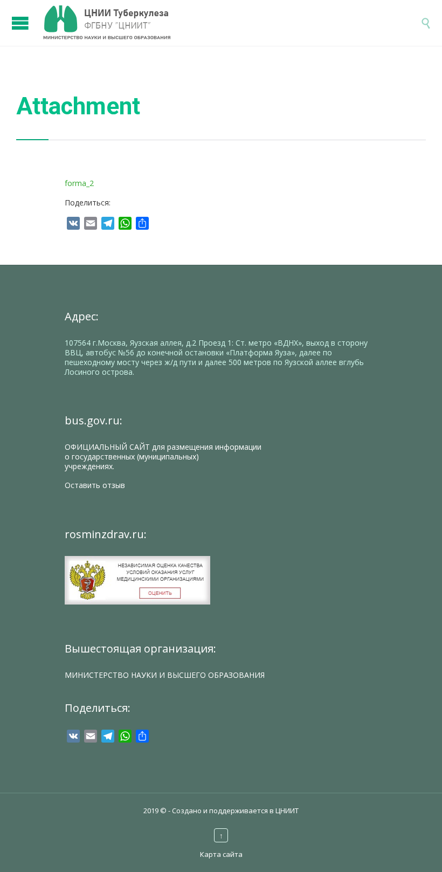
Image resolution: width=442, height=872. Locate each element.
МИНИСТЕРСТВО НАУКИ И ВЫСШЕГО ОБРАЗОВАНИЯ (165, 675)
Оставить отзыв (95, 485)
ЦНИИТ (287, 810)
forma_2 (79, 183)
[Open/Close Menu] (21, 17)
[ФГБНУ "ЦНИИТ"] (231, 23)
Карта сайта (221, 854)
